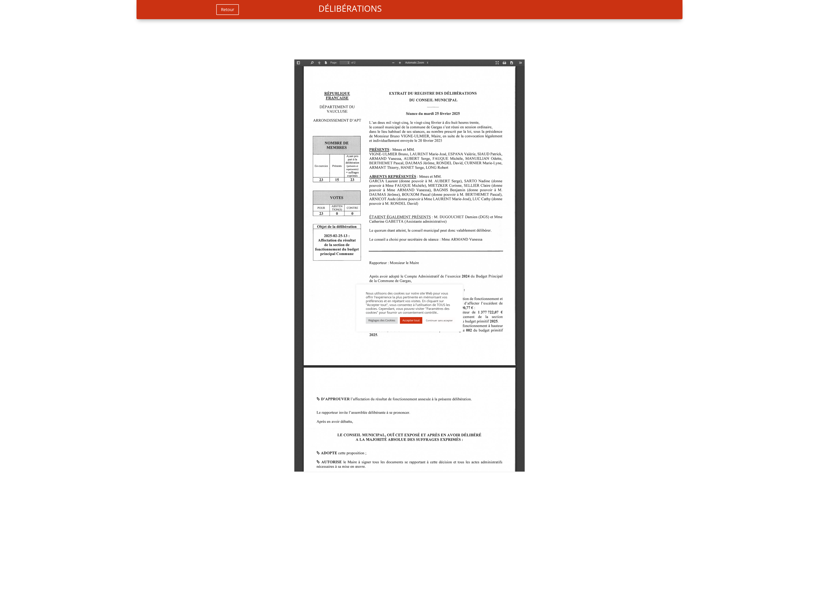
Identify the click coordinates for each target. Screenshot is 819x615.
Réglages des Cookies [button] (381, 320)
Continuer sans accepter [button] (439, 320)
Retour (227, 9)
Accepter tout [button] (411, 320)
